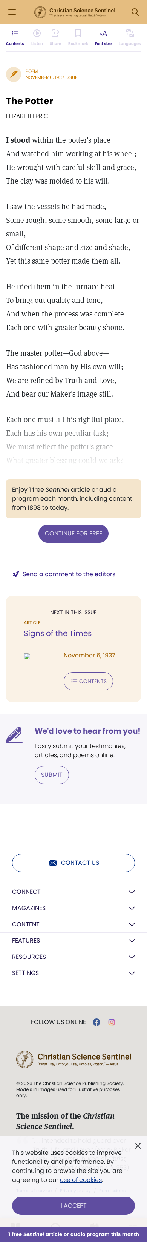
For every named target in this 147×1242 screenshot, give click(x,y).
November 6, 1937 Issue (51, 77)
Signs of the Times (58, 633)
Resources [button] (29, 956)
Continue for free (73, 533)
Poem (32, 71)
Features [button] (26, 940)
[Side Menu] (12, 12)
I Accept (74, 1205)
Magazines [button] (29, 908)
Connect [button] (26, 891)
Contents (93, 681)
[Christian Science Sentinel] (74, 12)
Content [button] (26, 924)
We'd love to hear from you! (88, 731)
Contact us (80, 862)
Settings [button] (25, 973)
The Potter (29, 101)
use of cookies (81, 1180)
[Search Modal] (135, 12)
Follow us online (58, 1022)
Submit (52, 774)
